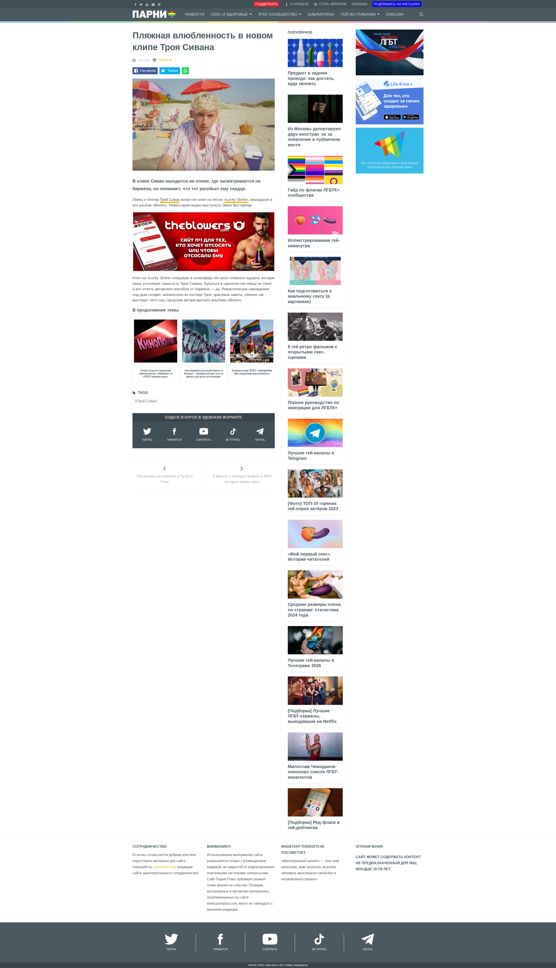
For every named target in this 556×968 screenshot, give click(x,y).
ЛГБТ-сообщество (277, 14)
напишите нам (165, 867)
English (394, 14)
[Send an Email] (154, 4)
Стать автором (332, 4)
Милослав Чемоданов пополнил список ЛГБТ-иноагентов (313, 772)
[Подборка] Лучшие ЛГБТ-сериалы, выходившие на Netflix (312, 716)
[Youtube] (147, 4)
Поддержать (266, 4)
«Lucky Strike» (236, 200)
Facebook (148, 71)
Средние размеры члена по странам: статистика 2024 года (314, 609)
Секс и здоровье (229, 14)
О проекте (299, 4)
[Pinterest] (160, 4)
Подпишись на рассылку (397, 4)
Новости (194, 14)
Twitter (172, 71)
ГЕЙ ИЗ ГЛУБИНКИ (358, 14)
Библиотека (321, 14)
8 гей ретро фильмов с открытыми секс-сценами (312, 352)
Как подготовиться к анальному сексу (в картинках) (310, 296)
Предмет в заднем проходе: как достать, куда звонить (311, 78)
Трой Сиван (170, 200)
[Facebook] (136, 4)
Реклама (359, 4)
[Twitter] (142, 4)
